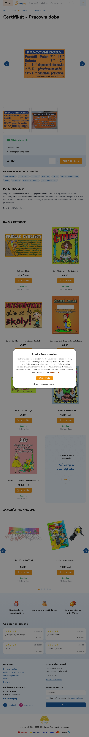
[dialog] (44, 368)
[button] (44, 384)
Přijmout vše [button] (44, 378)
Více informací (55, 372)
